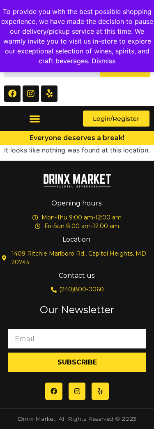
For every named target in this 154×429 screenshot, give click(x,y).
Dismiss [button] (103, 61)
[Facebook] (12, 93)
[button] (34, 118)
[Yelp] (49, 93)
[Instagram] (31, 93)
